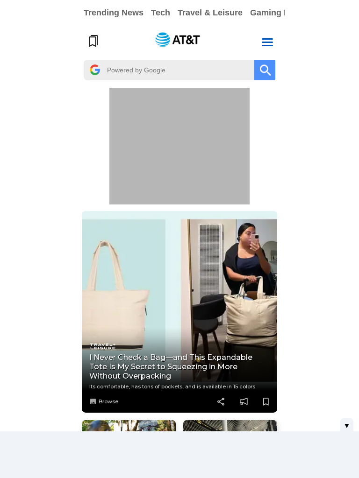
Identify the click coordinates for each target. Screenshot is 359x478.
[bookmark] (266, 401)
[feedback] (243, 401)
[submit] (264, 70)
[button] (267, 41)
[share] (221, 401)
